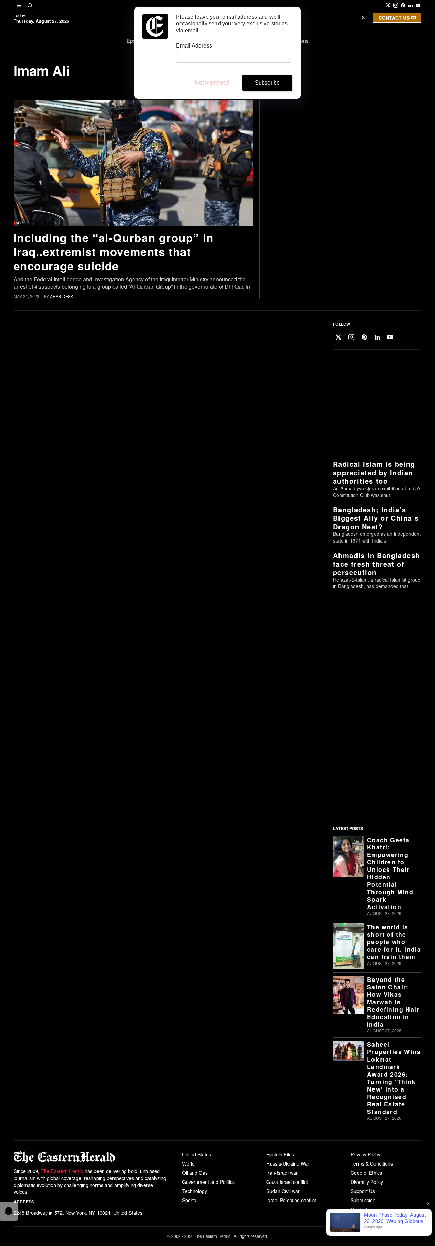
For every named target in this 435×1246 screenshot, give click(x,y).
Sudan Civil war (283, 1191)
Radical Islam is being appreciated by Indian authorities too (374, 472)
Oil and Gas (195, 1172)
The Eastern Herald (62, 1170)
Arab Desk (61, 296)
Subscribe (267, 83)
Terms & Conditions (372, 1163)
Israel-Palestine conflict (291, 1200)
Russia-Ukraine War (287, 1163)
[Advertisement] (375, 401)
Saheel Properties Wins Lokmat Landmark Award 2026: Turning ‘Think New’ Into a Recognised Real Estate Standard (394, 1078)
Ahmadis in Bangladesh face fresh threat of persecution (376, 563)
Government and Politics (208, 1181)
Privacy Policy (365, 1154)
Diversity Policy (367, 1181)
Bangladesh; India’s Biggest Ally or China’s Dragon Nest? (376, 518)
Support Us (363, 1191)
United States (196, 1154)
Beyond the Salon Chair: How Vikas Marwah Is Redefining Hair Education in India (393, 1002)
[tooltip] (388, 5)
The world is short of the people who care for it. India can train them (394, 941)
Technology (194, 1191)
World (188, 1163)
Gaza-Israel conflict (287, 1181)
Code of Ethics (366, 1172)
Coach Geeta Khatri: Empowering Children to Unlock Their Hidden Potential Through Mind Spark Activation (390, 873)
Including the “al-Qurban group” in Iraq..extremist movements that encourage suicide (114, 252)
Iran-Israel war (282, 1172)
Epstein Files (280, 1154)
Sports (189, 1200)
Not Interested (212, 83)
